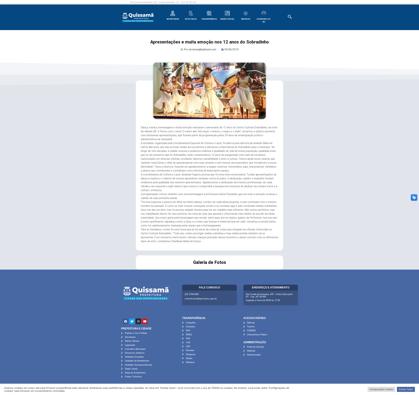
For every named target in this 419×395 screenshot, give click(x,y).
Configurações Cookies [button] (381, 389)
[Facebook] (125, 321)
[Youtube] (144, 321)
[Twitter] (132, 321)
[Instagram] (138, 321)
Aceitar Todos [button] (406, 389)
